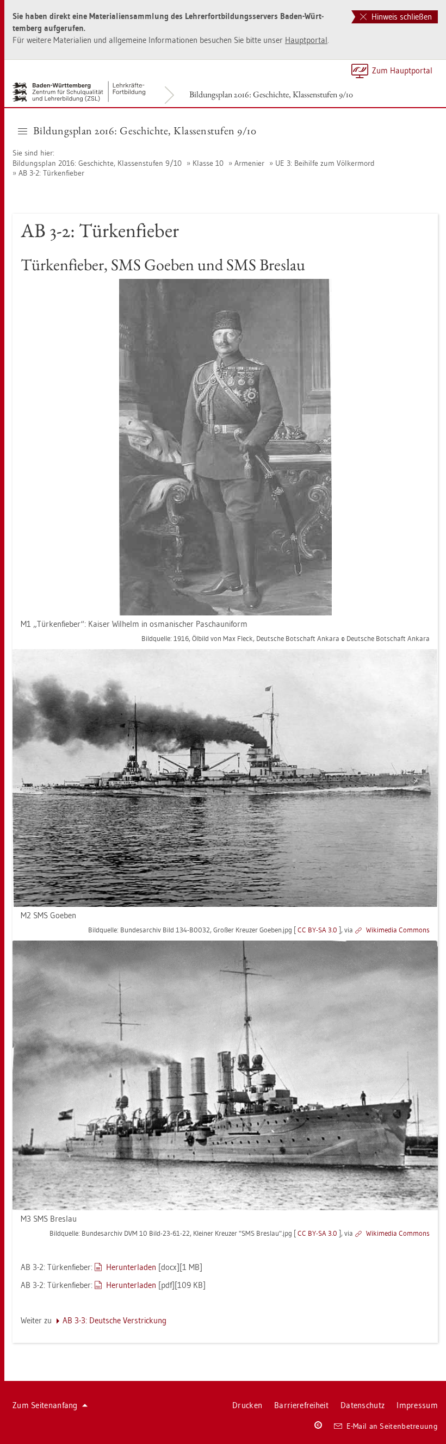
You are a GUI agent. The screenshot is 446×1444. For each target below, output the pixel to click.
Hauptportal (306, 40)
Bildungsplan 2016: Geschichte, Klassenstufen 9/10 (271, 94)
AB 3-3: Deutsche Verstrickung (114, 1320)
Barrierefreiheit (301, 1405)
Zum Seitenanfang (45, 1405)
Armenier (249, 163)
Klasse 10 (208, 163)
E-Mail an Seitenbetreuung (392, 1426)
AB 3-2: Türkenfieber (51, 173)
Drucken (247, 1405)
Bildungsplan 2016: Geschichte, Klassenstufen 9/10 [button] (145, 130)
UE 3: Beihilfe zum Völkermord (325, 163)
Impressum (417, 1405)
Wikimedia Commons (398, 929)
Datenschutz (362, 1405)
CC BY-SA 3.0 (317, 929)
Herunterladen (131, 1267)
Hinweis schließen (400, 16)
